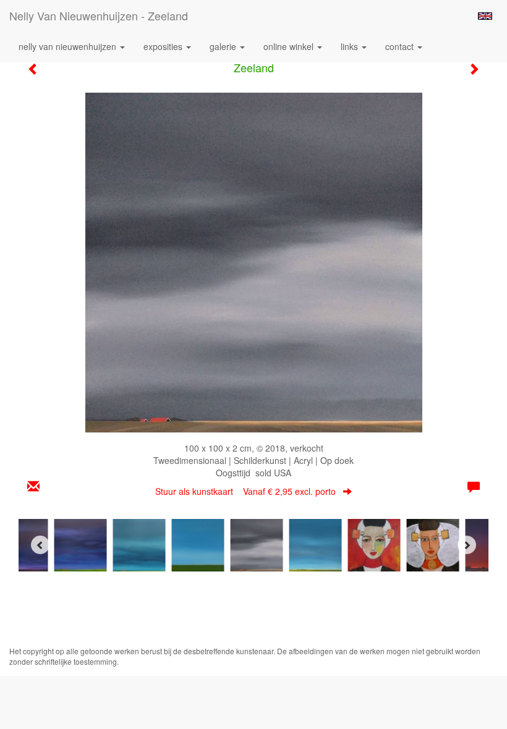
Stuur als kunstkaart (245, 491)
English (485, 16)
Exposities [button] (164, 46)
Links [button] (350, 46)
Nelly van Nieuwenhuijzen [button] (69, 46)
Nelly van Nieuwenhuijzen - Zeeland (98, 15)
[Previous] (40, 545)
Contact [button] (400, 46)
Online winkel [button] (289, 46)
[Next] (467, 545)
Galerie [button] (224, 46)
